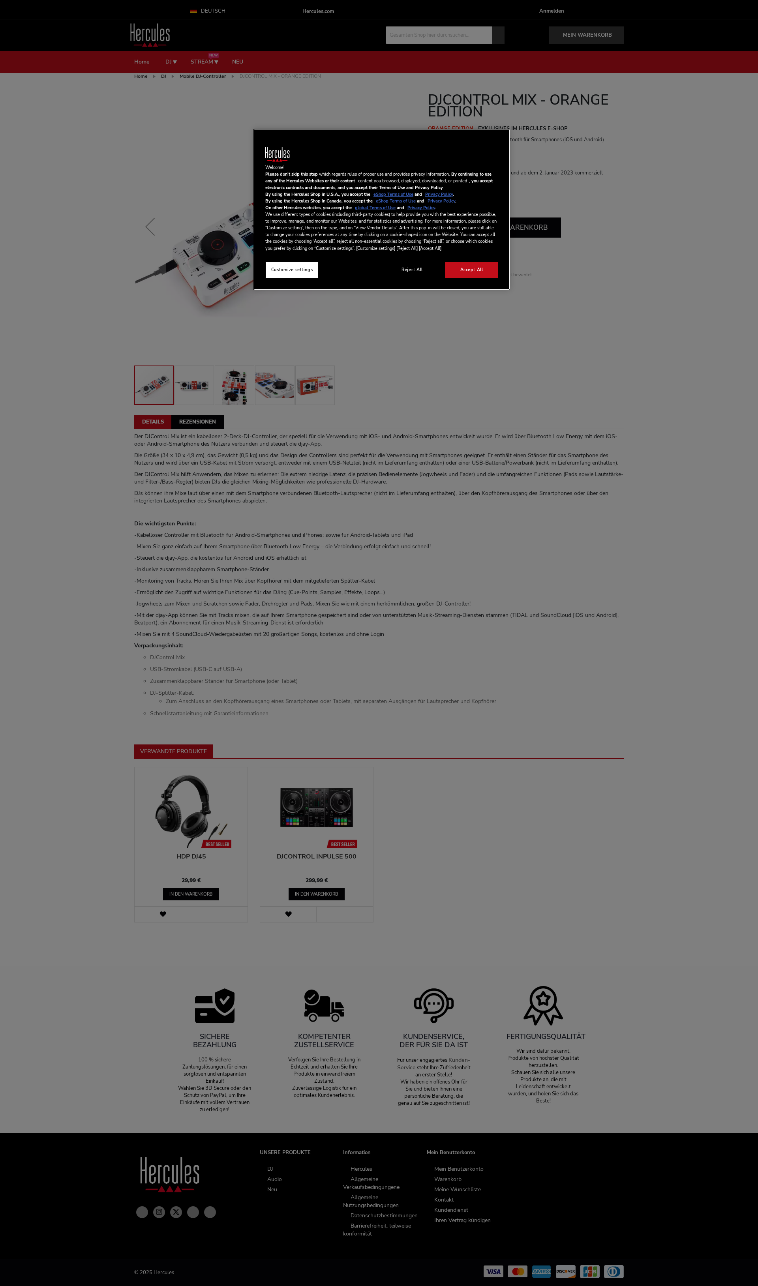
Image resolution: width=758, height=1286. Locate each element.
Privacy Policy (439, 194)
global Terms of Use (375, 207)
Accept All (471, 269)
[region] (381, 209)
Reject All (412, 269)
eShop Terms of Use (393, 194)
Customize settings (292, 269)
